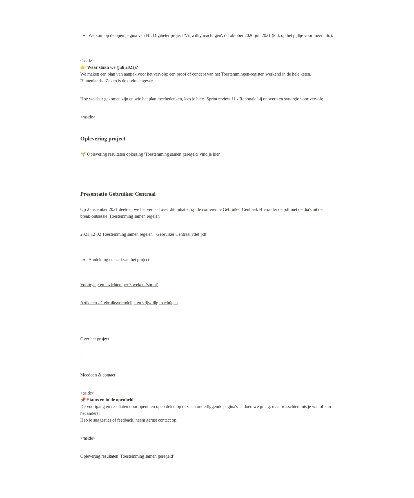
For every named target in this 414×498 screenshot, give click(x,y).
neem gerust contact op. (156, 420)
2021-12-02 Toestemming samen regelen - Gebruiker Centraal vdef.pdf (143, 234)
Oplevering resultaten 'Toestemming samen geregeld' (127, 456)
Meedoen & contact (97, 375)
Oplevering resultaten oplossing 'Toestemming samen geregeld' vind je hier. (154, 154)
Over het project (94, 338)
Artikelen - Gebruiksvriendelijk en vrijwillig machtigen (129, 302)
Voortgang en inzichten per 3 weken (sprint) (119, 284)
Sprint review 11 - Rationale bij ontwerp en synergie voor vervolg (264, 98)
